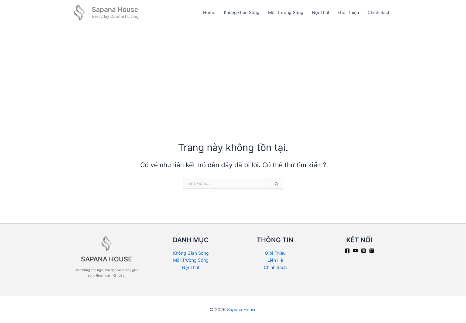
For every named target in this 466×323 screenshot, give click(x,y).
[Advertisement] (233, 65)
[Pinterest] (363, 250)
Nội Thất (321, 12)
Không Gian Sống (241, 12)
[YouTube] (355, 250)
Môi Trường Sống (285, 12)
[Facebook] (347, 250)
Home (209, 12)
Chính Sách (379, 12)
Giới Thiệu (348, 12)
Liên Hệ (275, 260)
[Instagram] (371, 250)
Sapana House (115, 9)
